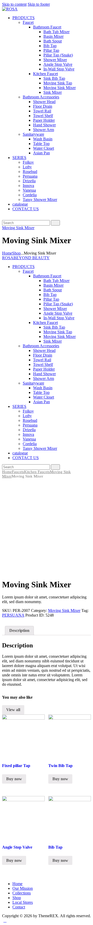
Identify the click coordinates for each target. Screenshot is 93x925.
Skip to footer (39, 4)
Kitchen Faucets (37, 472)
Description (19, 630)
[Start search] (55, 223)
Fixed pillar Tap (16, 765)
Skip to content (14, 4)
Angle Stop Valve (17, 847)
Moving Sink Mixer (18, 228)
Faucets (18, 472)
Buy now (14, 779)
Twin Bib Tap (60, 765)
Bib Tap (55, 847)
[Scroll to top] (5, 920)
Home (7, 253)
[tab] (19, 630)
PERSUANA (13, 615)
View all (13, 709)
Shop (16, 253)
